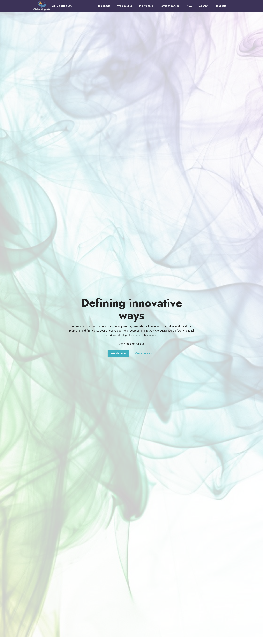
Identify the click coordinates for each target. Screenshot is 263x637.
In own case (146, 6)
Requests (220, 6)
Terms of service (169, 6)
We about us (124, 6)
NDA (189, 6)
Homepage (103, 6)
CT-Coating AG (62, 5)
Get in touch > (143, 353)
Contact (203, 6)
